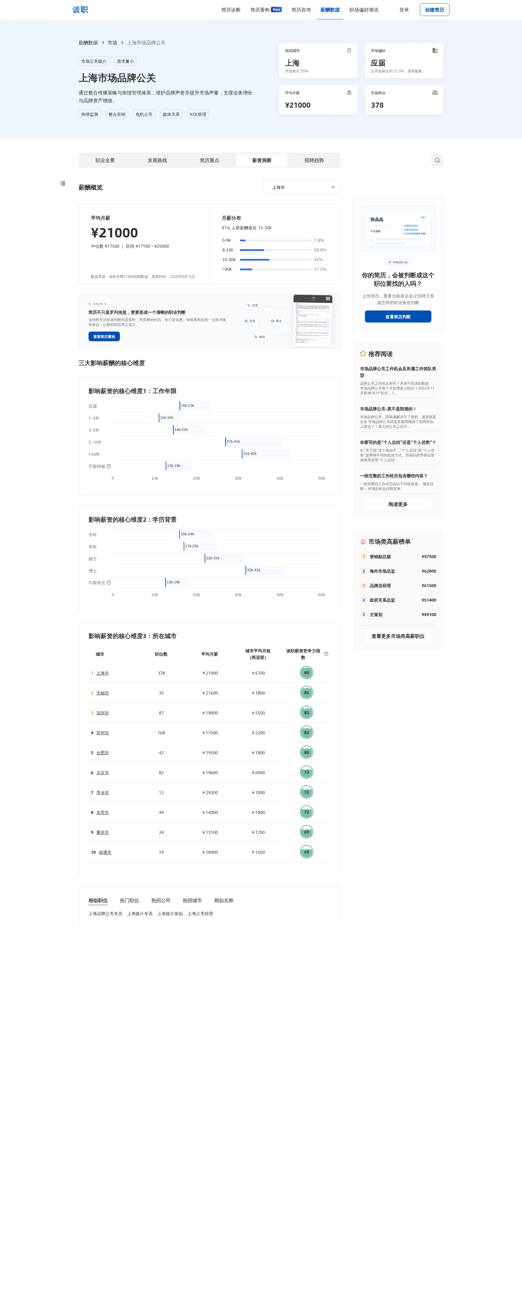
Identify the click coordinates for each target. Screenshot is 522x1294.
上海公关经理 (200, 913)
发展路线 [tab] (157, 160)
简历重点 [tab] (209, 160)
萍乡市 (102, 792)
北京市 (102, 772)
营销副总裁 (380, 556)
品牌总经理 (380, 585)
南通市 (105, 852)
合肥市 (102, 752)
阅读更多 (398, 504)
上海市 (102, 672)
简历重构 (260, 9)
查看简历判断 (398, 316)
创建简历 (434, 9)
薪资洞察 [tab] (262, 160)
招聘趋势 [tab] (314, 160)
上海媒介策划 (170, 913)
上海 (292, 62)
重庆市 (102, 832)
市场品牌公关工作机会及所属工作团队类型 (398, 371)
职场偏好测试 (364, 9)
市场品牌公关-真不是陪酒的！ (388, 408)
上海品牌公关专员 (105, 913)
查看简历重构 (104, 336)
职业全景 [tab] (105, 160)
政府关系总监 (382, 599)
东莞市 (102, 812)
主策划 (376, 614)
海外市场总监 (382, 571)
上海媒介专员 (140, 913)
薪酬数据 (330, 9)
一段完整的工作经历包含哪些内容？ (394, 475)
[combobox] (299, 187)
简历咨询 (301, 9)
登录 (404, 9)
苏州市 (102, 732)
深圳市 (102, 712)
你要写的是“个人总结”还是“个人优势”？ (398, 442)
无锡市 (102, 692)
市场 (112, 42)
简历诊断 (231, 9)
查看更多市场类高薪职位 (398, 636)
